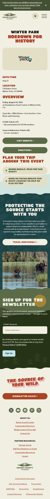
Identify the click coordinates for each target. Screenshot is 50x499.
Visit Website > (25, 140)
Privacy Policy (9, 345)
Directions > (25, 150)
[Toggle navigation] (44, 16)
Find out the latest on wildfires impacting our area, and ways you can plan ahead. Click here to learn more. (22, 5)
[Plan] (35, 16)
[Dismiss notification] (45, 5)
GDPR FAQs (21, 345)
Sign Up (9, 353)
